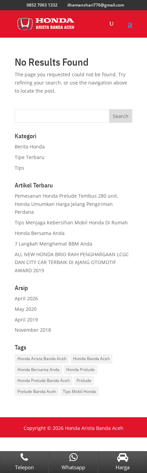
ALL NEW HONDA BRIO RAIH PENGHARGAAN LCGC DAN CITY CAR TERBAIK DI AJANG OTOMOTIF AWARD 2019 (72, 262)
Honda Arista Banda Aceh (41, 359)
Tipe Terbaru (29, 157)
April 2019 (26, 319)
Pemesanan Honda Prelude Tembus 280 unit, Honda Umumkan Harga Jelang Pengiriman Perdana (66, 204)
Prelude (84, 380)
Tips (19, 168)
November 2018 (33, 330)
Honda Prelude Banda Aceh (43, 380)
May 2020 (26, 309)
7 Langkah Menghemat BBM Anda (53, 243)
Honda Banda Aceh (91, 359)
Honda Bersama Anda (40, 233)
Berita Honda (30, 146)
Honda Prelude (80, 369)
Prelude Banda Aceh (36, 391)
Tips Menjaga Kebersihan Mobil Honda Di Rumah (71, 222)
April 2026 (26, 298)
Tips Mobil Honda (79, 391)
